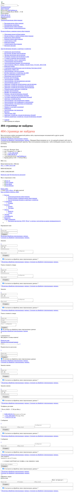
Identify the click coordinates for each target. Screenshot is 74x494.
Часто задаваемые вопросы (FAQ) (14, 74)
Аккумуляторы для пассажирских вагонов (17, 81)
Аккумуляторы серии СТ (12, 82)
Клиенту (7, 205)
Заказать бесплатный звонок (9, 342)
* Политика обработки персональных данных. (15, 262)
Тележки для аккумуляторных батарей (16, 94)
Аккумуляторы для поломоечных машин (16, 100)
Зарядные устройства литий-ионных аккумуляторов (20, 84)
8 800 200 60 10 (12, 154)
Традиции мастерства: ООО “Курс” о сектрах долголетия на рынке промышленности (34, 221)
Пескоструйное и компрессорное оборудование (22, 198)
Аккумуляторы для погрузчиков (14, 71)
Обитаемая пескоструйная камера (14, 34)
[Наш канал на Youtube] (8, 182)
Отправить (4, 234)
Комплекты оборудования (12, 37)
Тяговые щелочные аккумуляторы (14, 55)
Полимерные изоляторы (11, 25)
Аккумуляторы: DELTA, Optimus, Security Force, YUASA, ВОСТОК (25, 65)
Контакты (7, 217)
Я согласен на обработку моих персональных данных (19, 329)
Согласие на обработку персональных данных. (15, 140)
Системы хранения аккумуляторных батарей (18, 97)
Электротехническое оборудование (19, 196)
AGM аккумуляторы (10, 105)
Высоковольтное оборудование (13, 23)
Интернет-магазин (10, 45)
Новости (10, 211)
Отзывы (10, 203)
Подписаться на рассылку (18, 174)
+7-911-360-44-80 (13, 153)
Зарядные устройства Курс (12, 99)
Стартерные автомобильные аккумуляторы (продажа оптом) (23, 68)
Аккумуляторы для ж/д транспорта (15, 60)
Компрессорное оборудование (13, 39)
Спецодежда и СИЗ (10, 41)
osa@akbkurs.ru (21, 156)
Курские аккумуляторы (11, 77)
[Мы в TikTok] (8, 184)
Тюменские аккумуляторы (12, 52)
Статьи (10, 213)
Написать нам (5, 174)
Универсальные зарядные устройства (15, 89)
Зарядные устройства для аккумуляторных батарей (20, 115)
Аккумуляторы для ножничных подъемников (18, 103)
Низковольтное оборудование (13, 26)
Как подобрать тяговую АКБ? (10, 192)
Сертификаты (8, 216)
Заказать (3, 18)
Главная (6, 119)
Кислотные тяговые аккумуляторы (15, 53)
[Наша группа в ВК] (7, 181)
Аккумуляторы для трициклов (13, 110)
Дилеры (6, 214)
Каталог (6, 195)
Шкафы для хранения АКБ (12, 92)
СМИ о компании (9, 219)
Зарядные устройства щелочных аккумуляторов (19, 86)
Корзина (6, 112)
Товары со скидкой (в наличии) (14, 107)
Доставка (11, 208)
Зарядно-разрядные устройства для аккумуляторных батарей (23, 116)
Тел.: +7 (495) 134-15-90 (8, 165)
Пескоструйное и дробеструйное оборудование (18, 36)
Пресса (6, 209)
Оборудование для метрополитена (14, 28)
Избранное (7, 108)
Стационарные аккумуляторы (13, 61)
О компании (8, 201)
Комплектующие (9, 42)
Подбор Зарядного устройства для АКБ (16, 73)
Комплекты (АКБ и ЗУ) (11, 69)
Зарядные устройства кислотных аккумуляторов (19, 87)
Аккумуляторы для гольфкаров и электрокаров (18, 102)
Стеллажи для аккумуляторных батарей (16, 95)
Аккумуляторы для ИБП (11, 79)
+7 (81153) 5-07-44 (10, 417)
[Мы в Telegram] (9, 185)
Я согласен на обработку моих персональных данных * (21, 259)
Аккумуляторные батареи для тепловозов (17, 63)
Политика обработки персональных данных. (14, 138)
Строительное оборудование (13, 44)
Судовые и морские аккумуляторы (15, 58)
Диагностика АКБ (10, 113)
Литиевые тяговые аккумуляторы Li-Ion (16, 56)
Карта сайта (4, 188)
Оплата (10, 206)
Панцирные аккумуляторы (12, 76)
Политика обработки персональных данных (14, 331)
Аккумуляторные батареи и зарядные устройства (23, 200)
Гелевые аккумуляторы (11, 90)
